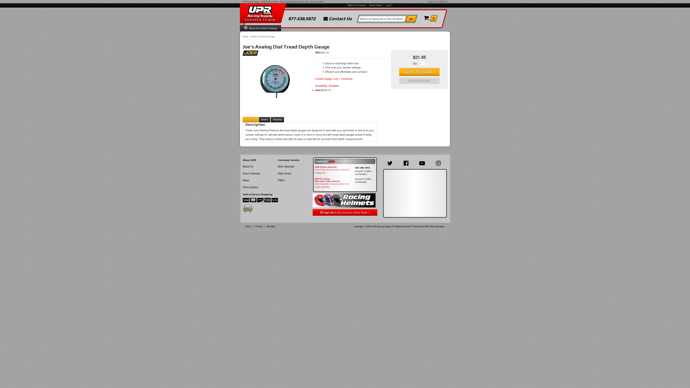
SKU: (318, 52)
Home (246, 36)
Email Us (431, 1)
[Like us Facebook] (407, 162)
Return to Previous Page (263, 36)
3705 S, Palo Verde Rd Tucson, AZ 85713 (332, 169)
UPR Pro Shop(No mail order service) (327, 180)
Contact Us (340, 18)
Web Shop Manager (434, 226)
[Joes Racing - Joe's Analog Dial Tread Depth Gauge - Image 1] (275, 81)
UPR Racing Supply (251, 1)
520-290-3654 (362, 167)
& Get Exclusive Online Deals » (347, 212)
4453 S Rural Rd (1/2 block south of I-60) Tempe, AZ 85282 (332, 185)
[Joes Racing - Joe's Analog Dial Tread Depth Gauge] (250, 54)
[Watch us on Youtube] (423, 162)
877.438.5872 (441, 1)
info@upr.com (320, 173)
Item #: (319, 90)
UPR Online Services (326, 167)
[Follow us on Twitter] (390, 162)
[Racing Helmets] (345, 200)
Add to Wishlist (419, 80)
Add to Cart (419, 72)
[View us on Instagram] (439, 162)
